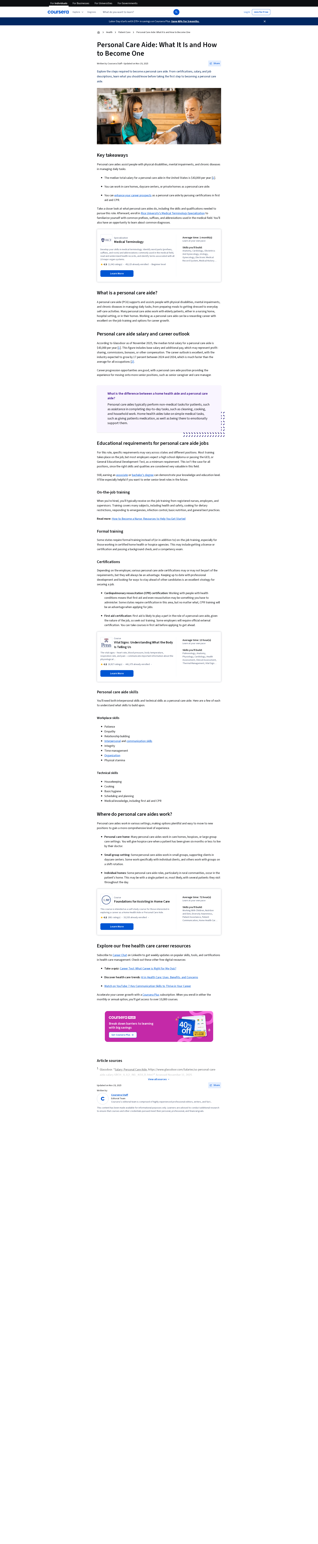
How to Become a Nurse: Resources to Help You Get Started (149, 519)
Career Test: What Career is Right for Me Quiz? (148, 968)
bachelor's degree (143, 475)
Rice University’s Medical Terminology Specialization (173, 213)
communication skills (139, 741)
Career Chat (120, 955)
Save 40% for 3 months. (185, 21)
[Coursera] (58, 12)
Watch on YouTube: (116, 986)
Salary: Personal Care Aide (131, 1070)
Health (109, 32)
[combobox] (133, 12)
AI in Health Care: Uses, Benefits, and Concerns (169, 977)
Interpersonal (112, 741)
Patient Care (124, 32)
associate (122, 475)
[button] (91, 12)
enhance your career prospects (133, 195)
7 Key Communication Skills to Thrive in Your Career (159, 986)
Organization (112, 755)
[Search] (176, 12)
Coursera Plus (150, 995)
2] (133, 362)
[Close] (265, 21)
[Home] (99, 32)
